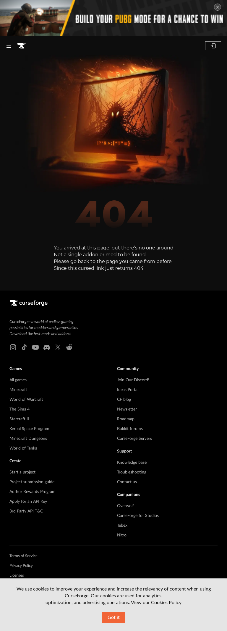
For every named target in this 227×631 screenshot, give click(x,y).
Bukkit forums (130, 429)
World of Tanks (23, 448)
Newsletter (127, 409)
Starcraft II (19, 419)
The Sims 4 (19, 409)
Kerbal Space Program (29, 429)
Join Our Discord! (133, 380)
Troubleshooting (131, 472)
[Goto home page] (21, 46)
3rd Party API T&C (26, 511)
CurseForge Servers (134, 439)
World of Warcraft (26, 400)
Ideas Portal (127, 390)
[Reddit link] (69, 347)
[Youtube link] (35, 347)
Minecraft (18, 390)
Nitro (122, 535)
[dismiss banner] (217, 7)
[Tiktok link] (24, 347)
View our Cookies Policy (156, 602)
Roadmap (125, 419)
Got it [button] (114, 617)
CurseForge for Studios (138, 516)
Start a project (22, 472)
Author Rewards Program (32, 492)
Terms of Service (23, 556)
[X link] (57, 347)
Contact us (127, 482)
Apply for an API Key (28, 501)
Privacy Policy (21, 566)
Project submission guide (31, 482)
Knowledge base (132, 462)
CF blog (124, 400)
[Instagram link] (13, 347)
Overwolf (125, 506)
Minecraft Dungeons (28, 439)
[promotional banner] (113, 18)
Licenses (16, 576)
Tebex (122, 525)
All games (18, 380)
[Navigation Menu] (9, 46)
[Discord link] (46, 347)
